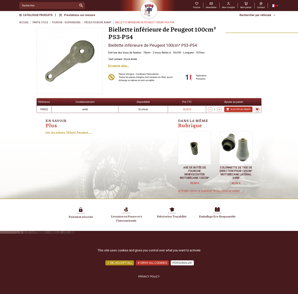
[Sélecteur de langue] (274, 5)
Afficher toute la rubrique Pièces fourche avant (209, 191)
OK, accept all (120, 262)
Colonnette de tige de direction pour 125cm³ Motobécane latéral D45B (236, 173)
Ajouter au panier (238, 109)
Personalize (182, 262)
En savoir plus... (118, 65)
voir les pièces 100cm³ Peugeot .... (69, 132)
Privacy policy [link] (149, 276)
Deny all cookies (153, 262)
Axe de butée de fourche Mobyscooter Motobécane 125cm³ (194, 173)
